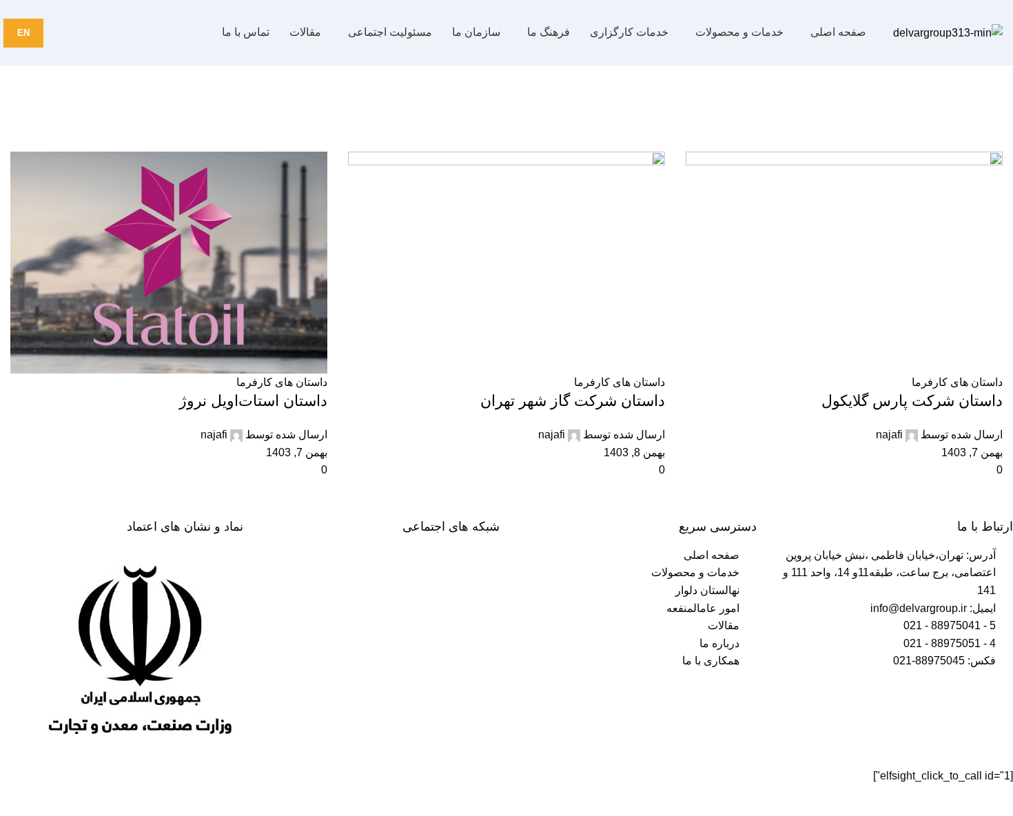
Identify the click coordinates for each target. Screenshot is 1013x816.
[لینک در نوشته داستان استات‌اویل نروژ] (506, 408)
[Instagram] (445, 577)
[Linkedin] (408, 577)
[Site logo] (948, 32)
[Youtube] (482, 577)
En (23, 33)
